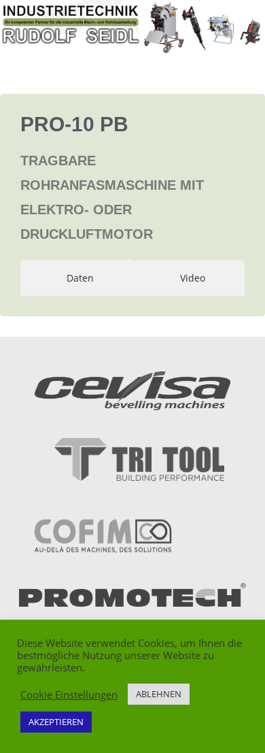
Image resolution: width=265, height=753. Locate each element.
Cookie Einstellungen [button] (69, 694)
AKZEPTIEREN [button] (56, 722)
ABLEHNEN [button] (158, 694)
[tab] (77, 278)
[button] (132, 59)
